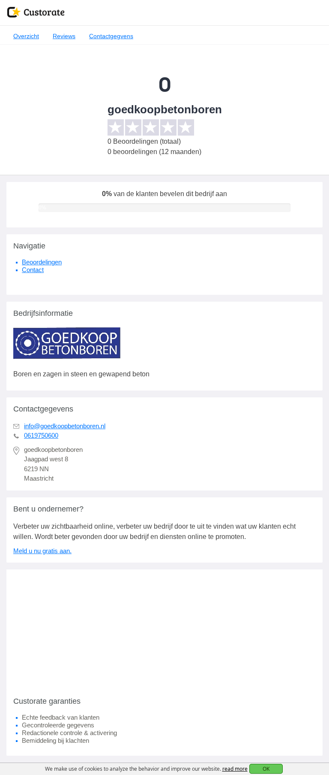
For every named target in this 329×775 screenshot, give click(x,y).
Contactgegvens (111, 36)
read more (235, 768)
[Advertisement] (164, 629)
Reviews (64, 36)
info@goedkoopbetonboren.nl (64, 426)
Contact (33, 269)
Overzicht (26, 36)
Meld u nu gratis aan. (42, 550)
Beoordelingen (42, 262)
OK (266, 768)
